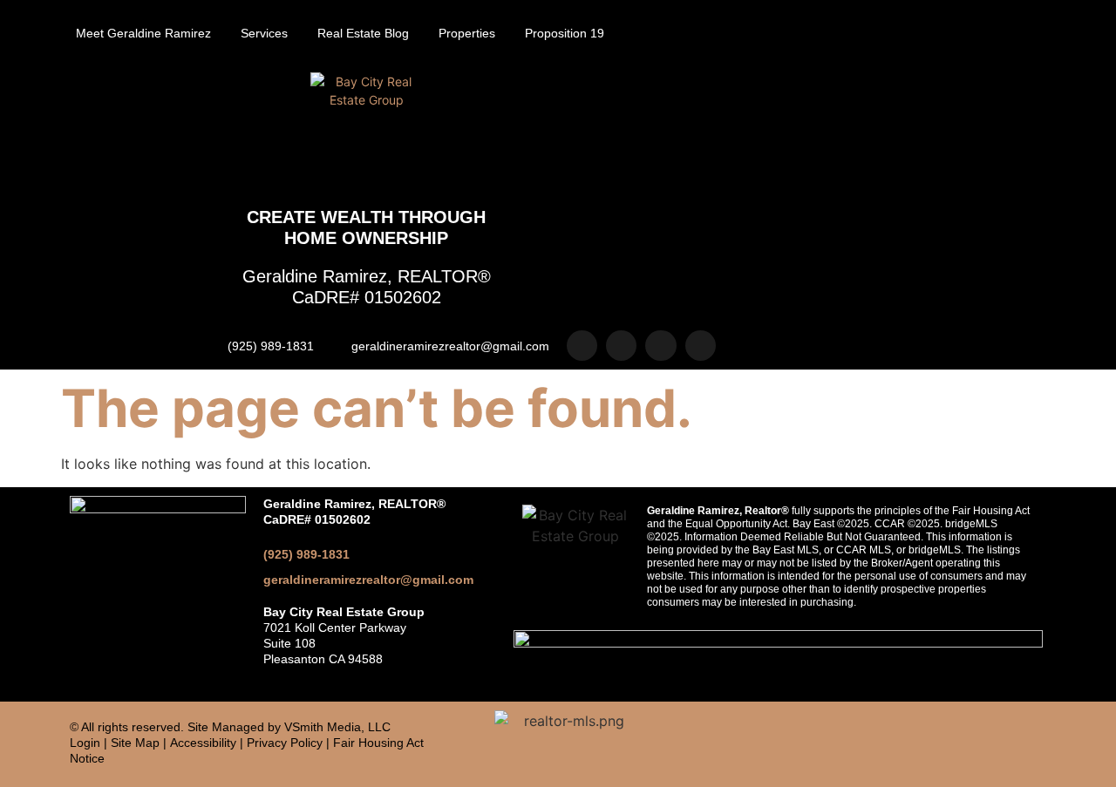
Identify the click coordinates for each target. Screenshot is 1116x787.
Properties (467, 33)
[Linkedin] (660, 345)
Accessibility (203, 743)
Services (264, 33)
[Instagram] (582, 345)
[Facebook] (621, 345)
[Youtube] (700, 345)
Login (85, 743)
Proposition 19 (564, 33)
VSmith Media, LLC (337, 727)
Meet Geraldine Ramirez (143, 33)
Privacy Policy (285, 743)
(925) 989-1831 (306, 554)
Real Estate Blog (363, 33)
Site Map (135, 743)
